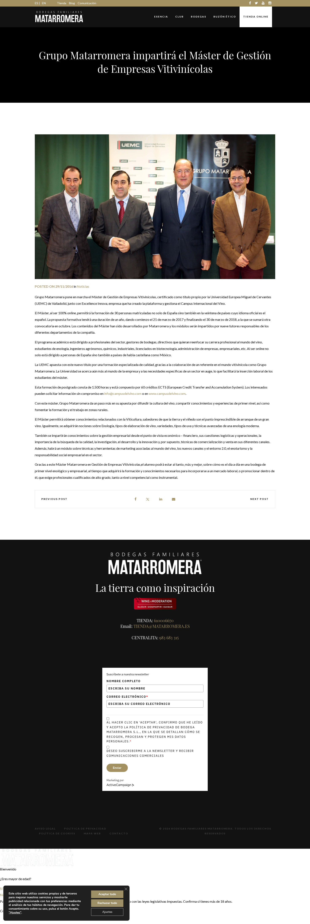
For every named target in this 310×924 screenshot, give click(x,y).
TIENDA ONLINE (255, 16)
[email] (174, 499)
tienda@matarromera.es (161, 626)
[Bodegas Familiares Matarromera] (59, 16)
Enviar (117, 768)
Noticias (83, 286)
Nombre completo (123, 681)
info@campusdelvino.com (123, 393)
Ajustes (107, 912)
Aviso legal (45, 828)
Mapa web (92, 833)
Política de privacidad (85, 828)
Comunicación (87, 3)
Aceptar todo (107, 894)
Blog (72, 3)
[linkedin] (161, 499)
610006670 (164, 620)
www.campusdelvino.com (167, 393)
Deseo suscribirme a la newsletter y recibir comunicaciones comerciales (150, 753)
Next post (259, 498)
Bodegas (198, 16)
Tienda (61, 3)
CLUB (179, 16)
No (2, 895)
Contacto (118, 833)
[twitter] (147, 499)
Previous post (54, 498)
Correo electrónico (127, 697)
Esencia (161, 16)
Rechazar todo (107, 903)
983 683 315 (169, 637)
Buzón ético (224, 16)
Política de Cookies (57, 833)
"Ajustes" (15, 913)
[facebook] (135, 499)
